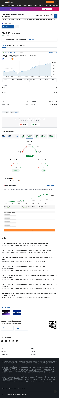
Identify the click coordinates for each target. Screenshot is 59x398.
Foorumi (22, 45)
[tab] (4, 136)
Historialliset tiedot (13, 49)
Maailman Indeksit (38, 5)
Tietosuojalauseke (13, 388)
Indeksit (3, 5)
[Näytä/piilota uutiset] (22, 52)
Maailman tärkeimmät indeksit (24, 5)
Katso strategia (51, 185)
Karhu (24, 124)
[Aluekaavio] (6, 52)
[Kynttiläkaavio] (3, 52)
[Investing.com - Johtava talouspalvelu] (8, 2)
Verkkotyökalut (4, 354)
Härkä (36, 124)
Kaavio (9, 45)
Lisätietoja (33, 348)
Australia (16, 112)
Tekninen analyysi (8, 131)
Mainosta (33, 351)
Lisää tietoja (31, 39)
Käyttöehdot (4, 388)
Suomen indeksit (11, 5)
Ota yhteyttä (33, 354)
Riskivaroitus (22, 388)
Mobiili (2, 348)
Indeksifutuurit (47, 5)
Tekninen (15, 45)
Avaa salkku (4, 351)
